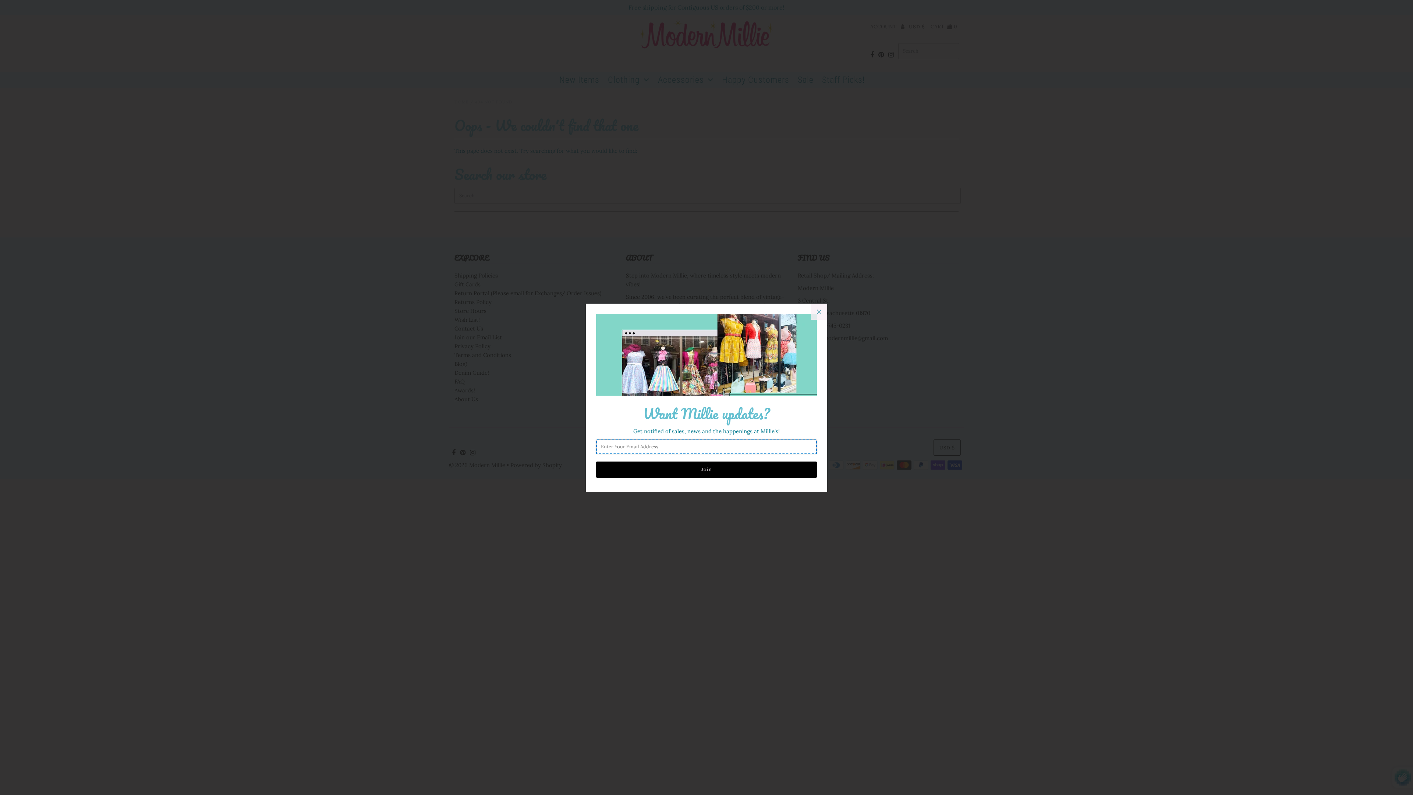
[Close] (819, 312)
